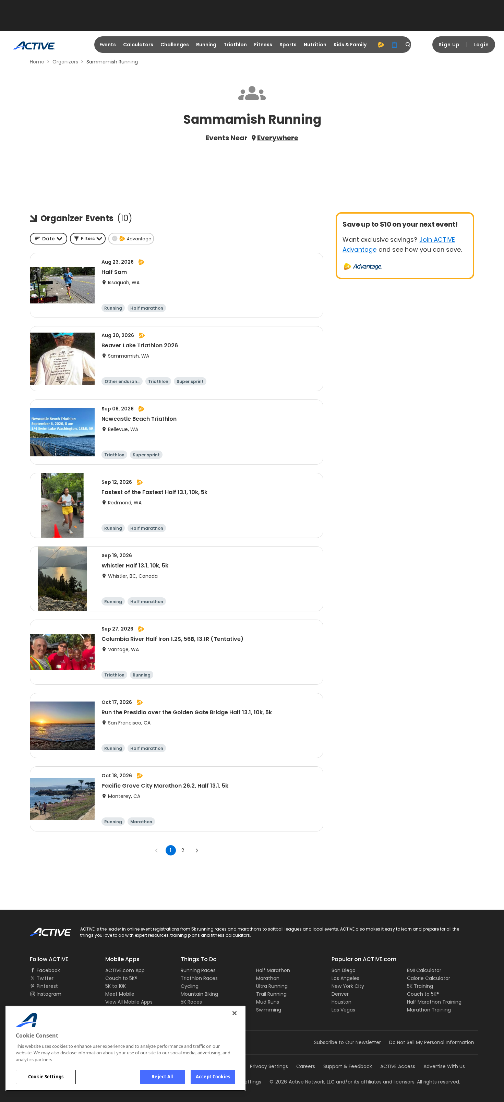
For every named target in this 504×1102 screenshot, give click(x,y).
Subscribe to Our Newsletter (347, 1042)
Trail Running (271, 994)
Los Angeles (345, 978)
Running (206, 44)
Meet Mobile (119, 994)
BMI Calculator (424, 970)
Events (107, 44)
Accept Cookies (213, 1077)
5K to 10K (115, 986)
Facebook (48, 970)
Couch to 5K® (121, 978)
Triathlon (235, 44)
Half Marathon (273, 970)
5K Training (420, 986)
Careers (305, 1066)
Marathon (267, 978)
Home (37, 61)
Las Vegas (343, 1009)
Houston (341, 1001)
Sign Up (449, 44)
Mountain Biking (199, 994)
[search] (408, 44)
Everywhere (277, 138)
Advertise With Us (444, 1066)
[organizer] (394, 44)
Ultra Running (272, 986)
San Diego (344, 970)
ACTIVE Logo (44, 929)
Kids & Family (350, 44)
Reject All (162, 1077)
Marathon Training (429, 1009)
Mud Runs (267, 1001)
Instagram (49, 994)
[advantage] (381, 44)
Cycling (190, 986)
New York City (348, 986)
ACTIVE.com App (125, 970)
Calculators (138, 44)
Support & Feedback (347, 1066)
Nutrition (315, 44)
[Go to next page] (197, 850)
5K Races (191, 1001)
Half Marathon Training (434, 1001)
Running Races (198, 970)
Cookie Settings (45, 1077)
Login (481, 44)
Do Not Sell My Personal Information (431, 1042)
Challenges (174, 44)
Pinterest (47, 986)
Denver (340, 994)
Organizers (65, 61)
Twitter (45, 978)
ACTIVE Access (397, 1066)
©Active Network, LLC (302, 1081)
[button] (88, 238)
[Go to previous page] (157, 850)
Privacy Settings (269, 1066)
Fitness (263, 44)
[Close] (234, 1013)
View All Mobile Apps (129, 1001)
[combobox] (48, 238)
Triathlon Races (199, 978)
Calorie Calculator (428, 978)
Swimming (268, 1009)
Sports (288, 44)
